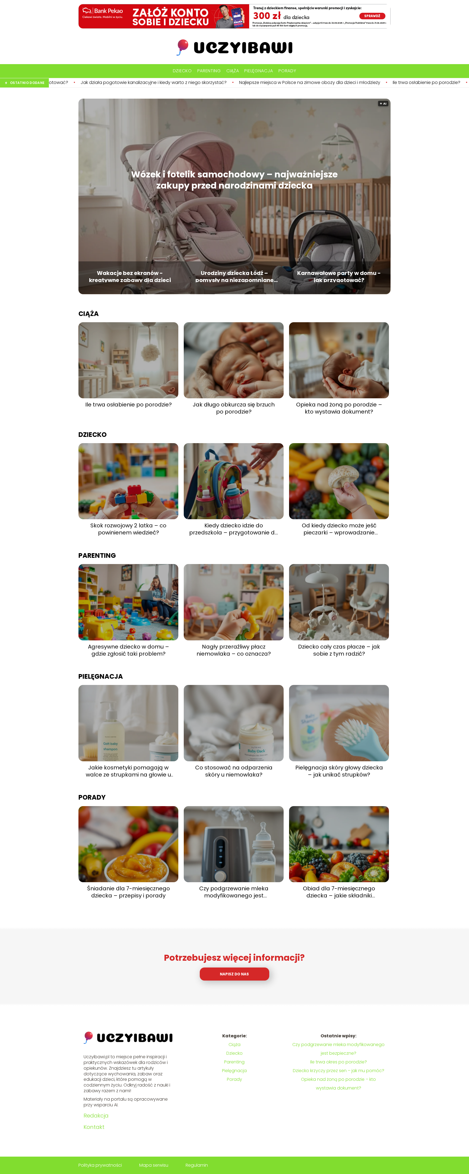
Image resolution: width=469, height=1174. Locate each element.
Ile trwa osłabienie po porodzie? (345, 83)
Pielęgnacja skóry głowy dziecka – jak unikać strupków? (339, 771)
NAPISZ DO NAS (234, 974)
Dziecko (182, 71)
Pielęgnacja (258, 71)
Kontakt (94, 1127)
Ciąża (232, 71)
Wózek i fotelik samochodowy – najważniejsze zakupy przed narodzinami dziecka (234, 180)
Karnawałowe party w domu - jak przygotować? (339, 276)
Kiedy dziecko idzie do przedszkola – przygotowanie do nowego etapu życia (233, 529)
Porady (287, 71)
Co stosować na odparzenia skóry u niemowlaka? (233, 771)
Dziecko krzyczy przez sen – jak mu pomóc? (338, 1070)
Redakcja (96, 1115)
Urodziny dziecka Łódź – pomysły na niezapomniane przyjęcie (234, 276)
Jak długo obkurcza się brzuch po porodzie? (234, 408)
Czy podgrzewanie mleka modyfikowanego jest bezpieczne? (233, 892)
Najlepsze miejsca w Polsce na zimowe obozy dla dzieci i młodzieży (228, 83)
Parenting (209, 71)
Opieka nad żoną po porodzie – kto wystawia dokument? (339, 408)
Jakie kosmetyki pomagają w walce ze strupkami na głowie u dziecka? (128, 771)
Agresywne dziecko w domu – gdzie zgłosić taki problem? (128, 650)
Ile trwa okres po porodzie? (338, 1062)
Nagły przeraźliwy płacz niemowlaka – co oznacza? (234, 650)
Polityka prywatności (100, 1165)
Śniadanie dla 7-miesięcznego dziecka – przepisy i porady (128, 892)
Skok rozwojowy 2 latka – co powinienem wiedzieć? (128, 529)
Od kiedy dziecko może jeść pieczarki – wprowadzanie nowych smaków (339, 529)
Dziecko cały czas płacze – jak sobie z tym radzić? (339, 650)
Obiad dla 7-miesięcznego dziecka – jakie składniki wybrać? (339, 892)
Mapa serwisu (153, 1165)
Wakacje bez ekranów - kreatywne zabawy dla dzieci (130, 276)
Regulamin (197, 1165)
